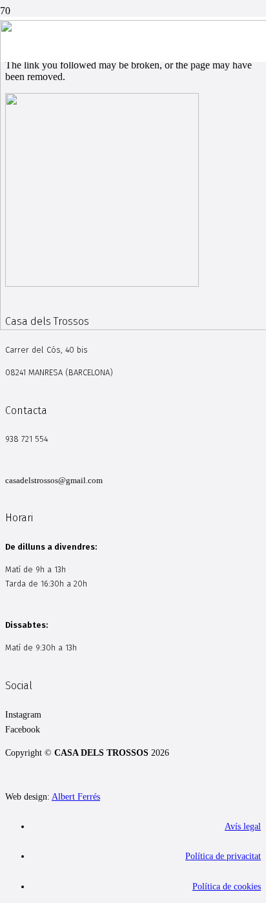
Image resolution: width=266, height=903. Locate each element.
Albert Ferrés (76, 796)
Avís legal (243, 826)
